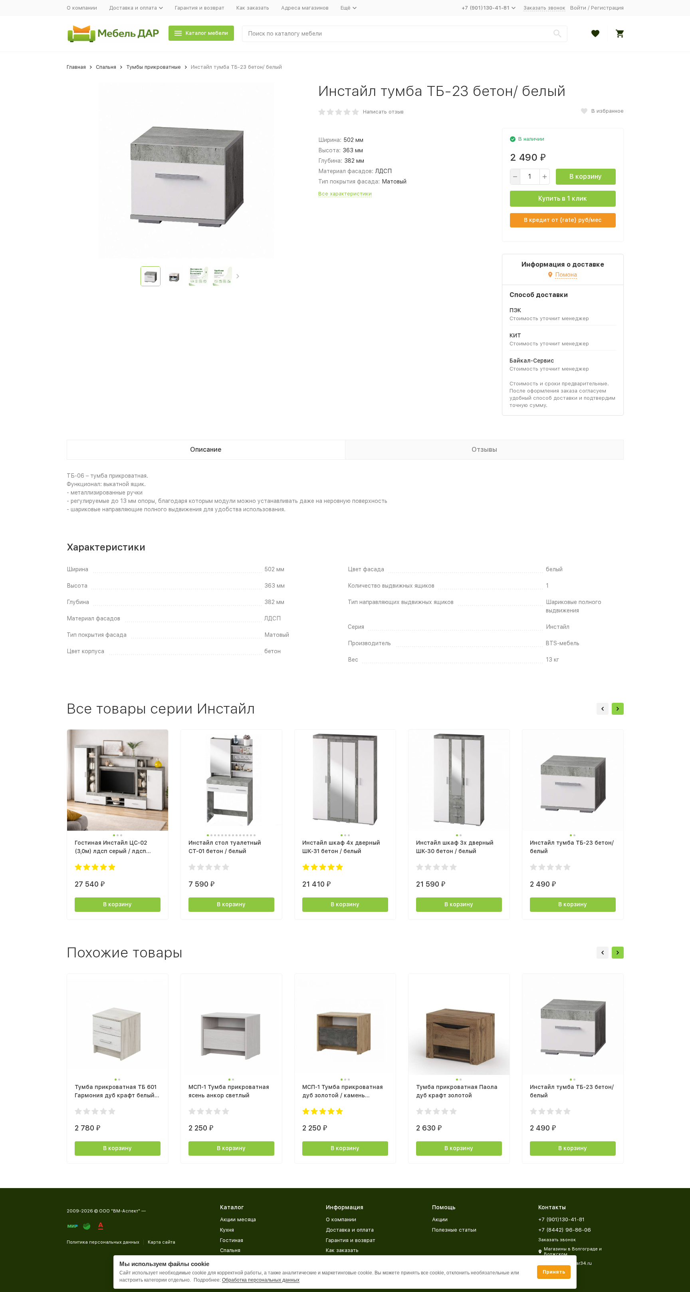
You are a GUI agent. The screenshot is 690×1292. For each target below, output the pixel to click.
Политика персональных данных (103, 1242)
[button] (237, 276)
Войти (578, 8)
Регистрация (607, 8)
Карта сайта (161, 1242)
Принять (554, 1272)
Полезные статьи (454, 1230)
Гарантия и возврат (199, 8)
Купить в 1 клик (562, 198)
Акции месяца (238, 1219)
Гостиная (231, 1240)
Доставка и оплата (350, 1230)
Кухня (227, 1230)
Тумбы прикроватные (153, 67)
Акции (440, 1219)
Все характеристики (345, 194)
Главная (76, 67)
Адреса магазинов (305, 8)
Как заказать (252, 8)
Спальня (106, 67)
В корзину (585, 176)
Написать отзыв (383, 112)
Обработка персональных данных (260, 1280)
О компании (82, 8)
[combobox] (404, 34)
